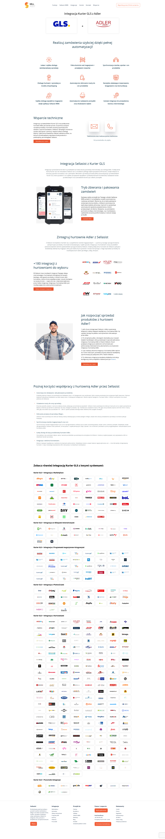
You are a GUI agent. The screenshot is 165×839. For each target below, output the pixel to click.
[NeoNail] (76, 710)
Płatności (54, 819)
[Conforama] (52, 504)
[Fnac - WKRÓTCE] (39, 516)
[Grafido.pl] (76, 785)
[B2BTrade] (125, 628)
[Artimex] (52, 628)
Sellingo (75, 813)
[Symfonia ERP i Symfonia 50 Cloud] (101, 553)
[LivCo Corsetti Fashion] (101, 691)
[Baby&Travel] (39, 634)
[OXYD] (52, 716)
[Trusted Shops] (39, 792)
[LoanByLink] (39, 609)
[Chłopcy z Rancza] (52, 647)
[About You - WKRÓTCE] (76, 516)
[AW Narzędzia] (101, 628)
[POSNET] (88, 785)
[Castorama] (52, 491)
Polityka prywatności (121, 822)
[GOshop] (39, 541)
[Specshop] (64, 767)
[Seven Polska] (64, 729)
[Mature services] (125, 697)
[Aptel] (125, 621)
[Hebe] (88, 491)
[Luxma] (125, 691)
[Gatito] (88, 754)
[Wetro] (125, 742)
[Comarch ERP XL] (125, 553)
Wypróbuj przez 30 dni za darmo (128, 5)
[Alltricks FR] (76, 510)
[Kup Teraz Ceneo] (113, 478)
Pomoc (118, 811)
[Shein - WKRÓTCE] (125, 510)
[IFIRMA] (64, 572)
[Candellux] (125, 640)
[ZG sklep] (76, 748)
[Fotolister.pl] (64, 785)
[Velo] (64, 742)
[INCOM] (76, 678)
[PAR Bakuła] (76, 716)
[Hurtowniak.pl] (113, 672)
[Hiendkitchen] (113, 754)
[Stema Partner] (52, 735)
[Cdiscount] (125, 491)
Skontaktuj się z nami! (42, 141)
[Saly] (125, 528)
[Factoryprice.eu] (64, 754)
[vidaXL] (76, 742)
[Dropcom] (76, 653)
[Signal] (76, 729)
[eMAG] (39, 485)
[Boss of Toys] (101, 640)
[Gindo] (76, 774)
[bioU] (64, 640)
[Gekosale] (113, 528)
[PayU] (64, 590)
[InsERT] (88, 578)
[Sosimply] (125, 729)
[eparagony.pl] (52, 572)
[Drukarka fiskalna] (101, 785)
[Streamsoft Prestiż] (52, 566)
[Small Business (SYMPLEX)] (39, 566)
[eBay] (52, 478)
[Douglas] (101, 491)
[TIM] (101, 735)
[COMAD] (64, 647)
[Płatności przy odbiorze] (76, 603)
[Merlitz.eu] (76, 704)
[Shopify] (64, 535)
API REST (118, 817)
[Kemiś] (52, 685)
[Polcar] (39, 723)
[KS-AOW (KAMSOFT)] (88, 559)
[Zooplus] (39, 510)
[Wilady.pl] (39, 748)
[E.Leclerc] (101, 504)
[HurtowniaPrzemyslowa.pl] (125, 672)
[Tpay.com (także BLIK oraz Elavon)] (39, 590)
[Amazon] (125, 478)
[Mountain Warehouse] (88, 510)
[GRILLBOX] (39, 672)
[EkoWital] (52, 659)
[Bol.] (125, 497)
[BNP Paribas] (64, 597)
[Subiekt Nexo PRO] (76, 553)
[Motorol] (125, 704)
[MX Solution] (39, 704)
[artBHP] (39, 754)
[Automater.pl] (113, 785)
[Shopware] (39, 535)
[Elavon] (64, 609)
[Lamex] (125, 685)
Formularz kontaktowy (103, 824)
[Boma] (88, 640)
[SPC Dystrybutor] (39, 735)
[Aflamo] (88, 761)
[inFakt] (125, 566)
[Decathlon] (101, 485)
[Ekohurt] (39, 659)
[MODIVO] (88, 485)
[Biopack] (52, 640)
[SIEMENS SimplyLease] (113, 590)
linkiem (113, 359)
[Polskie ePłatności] (64, 603)
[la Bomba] (101, 685)
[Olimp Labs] (101, 710)
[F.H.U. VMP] (125, 659)
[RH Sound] (101, 723)
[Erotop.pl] (76, 659)
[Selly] (125, 535)
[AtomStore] (101, 535)
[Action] (52, 621)
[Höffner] (125, 504)
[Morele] (39, 491)
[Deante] (101, 647)
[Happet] (64, 672)
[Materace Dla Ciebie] (101, 697)
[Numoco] (88, 710)
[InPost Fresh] (52, 485)
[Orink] (125, 710)
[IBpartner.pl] (101, 761)
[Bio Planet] (52, 754)
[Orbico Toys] (113, 710)
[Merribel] (125, 767)
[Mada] (39, 697)
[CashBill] (76, 597)
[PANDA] (64, 716)
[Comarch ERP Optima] (113, 553)
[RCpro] (64, 723)
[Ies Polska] (52, 678)
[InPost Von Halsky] (101, 510)
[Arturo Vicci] (64, 628)
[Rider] (113, 723)
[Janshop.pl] (113, 678)
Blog (74, 819)
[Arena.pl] (64, 478)
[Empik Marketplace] (88, 478)
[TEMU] (39, 497)
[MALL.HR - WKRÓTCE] (101, 516)
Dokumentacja (119, 815)
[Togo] (113, 735)
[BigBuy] (113, 634)
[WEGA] (113, 742)
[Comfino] (52, 609)
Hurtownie (54, 811)
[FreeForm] (88, 666)
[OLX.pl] (76, 478)
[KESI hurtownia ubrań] (64, 685)
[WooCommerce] (76, 528)
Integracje (74, 5)
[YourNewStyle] (64, 748)
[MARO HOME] (88, 697)
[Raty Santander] (101, 590)
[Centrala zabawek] (39, 647)
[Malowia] (39, 761)
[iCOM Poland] (39, 678)
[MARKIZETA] (76, 697)
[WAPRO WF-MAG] (39, 553)
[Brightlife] (113, 640)
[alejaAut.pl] (113, 748)
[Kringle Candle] (125, 754)
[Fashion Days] (39, 504)
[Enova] (76, 559)
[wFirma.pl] (64, 553)
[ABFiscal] (52, 792)
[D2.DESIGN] (76, 647)
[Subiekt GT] (88, 553)
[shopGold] (52, 535)
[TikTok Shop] (113, 510)
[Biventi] (76, 640)
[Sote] (113, 535)
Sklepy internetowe (57, 813)
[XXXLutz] (113, 504)
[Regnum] (88, 723)
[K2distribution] (125, 678)
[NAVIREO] (52, 553)
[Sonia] (113, 729)
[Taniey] (88, 497)
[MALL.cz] (101, 497)
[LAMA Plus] (113, 685)
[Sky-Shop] (88, 535)
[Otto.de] (64, 485)
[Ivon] (88, 678)
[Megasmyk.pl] (64, 704)
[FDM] (52, 666)
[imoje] (125, 597)
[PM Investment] (125, 716)
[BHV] (64, 510)
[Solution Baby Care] (101, 729)
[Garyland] (113, 666)
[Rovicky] (39, 729)
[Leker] (76, 691)
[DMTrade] (39, 653)
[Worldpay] (125, 590)
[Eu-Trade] (88, 659)
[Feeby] (76, 754)
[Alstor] (125, 748)
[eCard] (88, 597)
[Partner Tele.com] (88, 716)
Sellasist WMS (63, 5)
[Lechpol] (64, 691)
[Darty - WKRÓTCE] (52, 516)
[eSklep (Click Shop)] (101, 528)
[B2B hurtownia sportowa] (113, 628)
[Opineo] (52, 785)
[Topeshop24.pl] (39, 742)
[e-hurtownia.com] (88, 653)
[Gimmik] (125, 666)
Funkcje (54, 5)
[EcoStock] (113, 653)
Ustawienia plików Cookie (79, 824)
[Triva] (101, 566)
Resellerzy (76, 811)
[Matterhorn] (113, 697)
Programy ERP (55, 815)
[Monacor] (101, 704)
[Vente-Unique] (76, 504)
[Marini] (64, 697)
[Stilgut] (64, 735)
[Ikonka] (64, 678)
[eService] (101, 597)
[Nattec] (64, 710)
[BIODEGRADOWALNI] (39, 640)
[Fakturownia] (113, 566)
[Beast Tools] (64, 634)
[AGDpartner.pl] (88, 621)
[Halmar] (52, 672)
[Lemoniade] (88, 691)
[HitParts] (88, 672)
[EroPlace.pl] (64, 659)
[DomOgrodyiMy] (64, 653)
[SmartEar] (88, 729)
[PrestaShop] (64, 528)
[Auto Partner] (88, 628)
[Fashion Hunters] (39, 666)
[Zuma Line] (76, 767)
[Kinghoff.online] (76, 685)
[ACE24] (39, 621)
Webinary (75, 817)
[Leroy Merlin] (52, 497)
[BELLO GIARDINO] (88, 634)
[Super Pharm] (88, 504)
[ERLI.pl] (101, 478)
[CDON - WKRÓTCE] (64, 516)
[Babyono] (52, 634)
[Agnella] (101, 748)
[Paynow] (52, 603)
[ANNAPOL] (113, 621)
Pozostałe (54, 822)
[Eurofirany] (52, 767)
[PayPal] (76, 590)
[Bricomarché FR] (52, 510)
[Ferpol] (125, 647)
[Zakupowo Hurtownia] (101, 767)
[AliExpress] (76, 491)
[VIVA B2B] (88, 742)
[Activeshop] (64, 621)
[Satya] (52, 729)
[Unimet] (52, 742)
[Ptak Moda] (52, 723)
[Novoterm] (113, 761)
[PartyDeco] (101, 716)
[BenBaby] (101, 634)
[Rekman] (76, 761)
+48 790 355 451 (99, 817)
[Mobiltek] (39, 603)
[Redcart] (76, 535)
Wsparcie (96, 5)
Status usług (119, 819)
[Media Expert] (113, 497)
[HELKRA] (76, 672)
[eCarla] (101, 653)
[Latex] (39, 691)
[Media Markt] (64, 497)
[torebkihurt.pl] (39, 767)
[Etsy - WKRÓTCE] (113, 491)
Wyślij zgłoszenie (101, 810)
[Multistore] (52, 710)
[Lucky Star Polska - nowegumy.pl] (113, 691)
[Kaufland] (76, 485)
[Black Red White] (64, 491)
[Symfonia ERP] (88, 566)
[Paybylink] (125, 603)
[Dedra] (113, 647)
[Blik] (52, 597)
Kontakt (88, 5)
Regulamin (118, 813)
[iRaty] (113, 603)
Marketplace (55, 809)
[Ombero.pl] (52, 761)
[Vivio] (101, 742)
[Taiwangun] (88, 735)
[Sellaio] (52, 541)
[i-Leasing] (101, 603)
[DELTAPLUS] (113, 767)
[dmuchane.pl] (52, 653)
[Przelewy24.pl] (88, 590)
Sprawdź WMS (87, 219)
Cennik (81, 5)
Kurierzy (54, 817)
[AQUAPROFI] (52, 774)
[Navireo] (88, 572)
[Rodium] (125, 723)
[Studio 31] (76, 735)
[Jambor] (101, 678)
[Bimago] (125, 634)
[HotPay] (39, 597)
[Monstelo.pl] (113, 704)
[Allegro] (39, 478)
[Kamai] (39, 685)
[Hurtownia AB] (101, 672)
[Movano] (39, 710)
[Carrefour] (64, 504)
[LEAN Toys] (52, 691)
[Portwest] (64, 761)
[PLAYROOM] (113, 716)
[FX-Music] (101, 666)
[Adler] (76, 621)
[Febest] (64, 666)
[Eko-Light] (125, 653)
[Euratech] (101, 659)
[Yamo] (52, 748)
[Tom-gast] (125, 735)
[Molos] (88, 704)
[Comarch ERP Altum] (64, 559)
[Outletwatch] (39, 716)
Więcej (33, 824)
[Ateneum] (76, 628)
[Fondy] (113, 597)
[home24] (76, 497)
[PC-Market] (113, 559)
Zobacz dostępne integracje (43, 289)
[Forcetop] (76, 666)
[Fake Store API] (88, 767)
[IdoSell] (88, 528)
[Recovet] (76, 723)
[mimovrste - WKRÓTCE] (88, 516)
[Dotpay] (52, 590)
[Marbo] (52, 697)
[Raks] (125, 559)
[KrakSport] (88, 685)
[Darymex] (88, 647)
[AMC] (101, 621)
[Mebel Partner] (52, 704)
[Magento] (52, 528)
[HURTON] (39, 774)
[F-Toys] (113, 659)
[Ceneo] (39, 785)
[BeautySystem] (76, 634)
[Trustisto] (125, 785)
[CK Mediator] (64, 774)
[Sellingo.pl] (39, 528)
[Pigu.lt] (125, 485)
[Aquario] (39, 628)
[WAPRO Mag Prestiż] (52, 559)
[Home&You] (113, 485)
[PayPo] (88, 603)
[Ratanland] (125, 761)
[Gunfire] (101, 754)
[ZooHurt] (88, 748)
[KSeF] (101, 572)
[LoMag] (101, 559)
